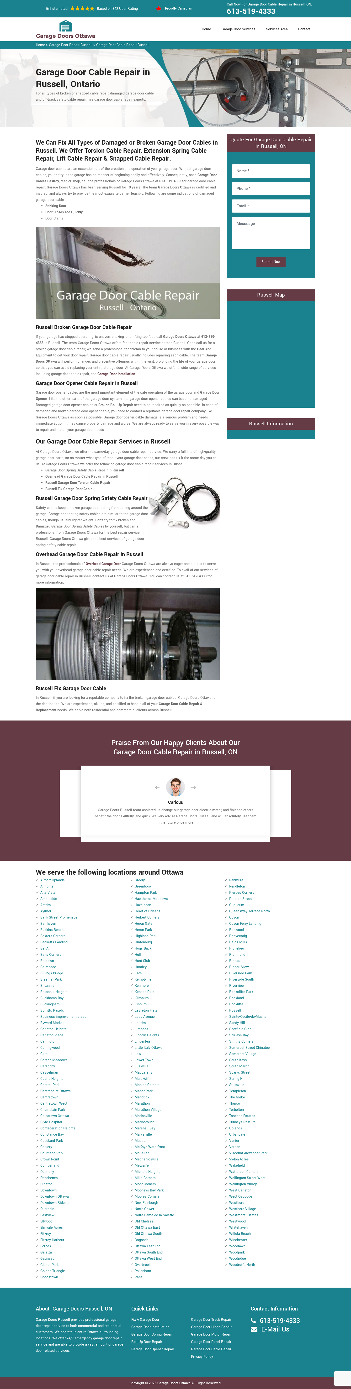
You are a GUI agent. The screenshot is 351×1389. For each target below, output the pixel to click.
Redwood (236, 929)
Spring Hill (237, 1078)
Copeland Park (51, 1140)
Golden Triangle (52, 1271)
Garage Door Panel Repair (211, 1341)
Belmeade (48, 967)
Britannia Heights (54, 991)
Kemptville (143, 979)
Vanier (234, 1140)
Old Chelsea (144, 1221)
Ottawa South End (149, 1252)
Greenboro (143, 886)
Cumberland (49, 1165)
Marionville (143, 1115)
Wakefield (237, 1165)
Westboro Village (242, 1208)
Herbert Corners (147, 917)
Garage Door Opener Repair (152, 1349)
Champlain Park (52, 1109)
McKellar (142, 1153)
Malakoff (142, 1078)
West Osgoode (240, 1196)
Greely (140, 880)
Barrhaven (48, 923)
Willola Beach (240, 1233)
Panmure (236, 880)
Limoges (141, 1029)
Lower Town (144, 1060)
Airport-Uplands (52, 880)
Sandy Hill (237, 1022)
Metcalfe (142, 1165)
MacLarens (143, 1072)
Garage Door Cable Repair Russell (122, 44)
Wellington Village (243, 1184)
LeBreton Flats (146, 1010)
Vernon (234, 1146)
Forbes (45, 1246)
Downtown (48, 1190)
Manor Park (144, 1091)
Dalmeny (47, 1171)
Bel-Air (45, 948)
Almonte (46, 886)
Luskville (142, 1066)
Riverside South (241, 979)
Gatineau (47, 1258)
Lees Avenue (145, 1016)
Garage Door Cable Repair (211, 1349)
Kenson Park (144, 991)
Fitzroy (45, 1233)
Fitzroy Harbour (52, 1240)
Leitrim (140, 1022)
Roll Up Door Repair (146, 1341)
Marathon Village (148, 1109)
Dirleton (46, 1184)
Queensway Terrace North (249, 911)
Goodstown (49, 1277)
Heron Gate (143, 923)
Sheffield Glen (240, 1029)
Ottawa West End (148, 1258)
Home (206, 29)
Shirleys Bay (239, 1035)
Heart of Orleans (147, 911)
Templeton (237, 1091)
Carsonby (47, 1066)
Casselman (49, 1072)
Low (138, 1053)
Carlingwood (50, 1047)
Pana (139, 1277)
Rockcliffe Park (241, 991)
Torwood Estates (242, 1115)
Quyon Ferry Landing (245, 923)
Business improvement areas (63, 1016)
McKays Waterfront (150, 1146)
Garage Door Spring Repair (152, 1334)
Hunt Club (142, 960)
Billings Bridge (51, 973)
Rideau (234, 960)
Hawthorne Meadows (151, 898)
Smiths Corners (241, 1041)
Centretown (49, 1097)
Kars (138, 973)
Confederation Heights (57, 1128)
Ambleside (48, 898)
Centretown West (53, 1103)
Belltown (47, 960)
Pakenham (143, 1271)
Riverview (237, 985)
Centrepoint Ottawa (55, 1091)
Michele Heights (147, 1171)
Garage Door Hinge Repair (211, 1327)
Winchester (238, 1240)
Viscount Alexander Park (248, 1153)
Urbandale (237, 1134)
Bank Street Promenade (58, 917)
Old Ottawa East (147, 1227)
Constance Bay (52, 1134)
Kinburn (141, 1004)
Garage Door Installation (150, 1327)
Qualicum (236, 905)
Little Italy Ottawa (149, 1047)
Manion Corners (147, 1084)
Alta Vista (48, 892)
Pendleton (237, 886)
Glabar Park (49, 1264)
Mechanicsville (147, 1159)
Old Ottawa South (148, 1233)
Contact (304, 29)
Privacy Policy (202, 1356)
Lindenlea (142, 1041)
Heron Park (143, 929)
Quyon (234, 917)
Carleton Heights (53, 1029)
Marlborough (144, 1122)
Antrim (45, 905)
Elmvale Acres (51, 1227)
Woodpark (237, 1252)
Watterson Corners (244, 1171)
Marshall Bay (145, 1128)
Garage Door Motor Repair (211, 1334)
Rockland (236, 998)
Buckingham (50, 1004)
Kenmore (142, 985)
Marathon (142, 1103)
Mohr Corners (145, 1184)
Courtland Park (51, 1153)
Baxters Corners (52, 936)
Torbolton (236, 1109)
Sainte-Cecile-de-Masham (249, 1016)
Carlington (48, 1041)
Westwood (237, 1221)
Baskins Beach (52, 929)
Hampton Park (146, 892)
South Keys (238, 1060)
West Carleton (240, 1190)
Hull (138, 954)
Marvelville (143, 1134)
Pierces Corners (241, 892)
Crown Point (49, 1159)
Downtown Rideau (54, 1202)
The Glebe (237, 1097)
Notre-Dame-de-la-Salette (154, 1215)
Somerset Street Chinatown (250, 1047)
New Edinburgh (146, 1202)
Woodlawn (237, 1246)
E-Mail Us (275, 1329)
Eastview (47, 1215)
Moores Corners (147, 1196)
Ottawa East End (147, 1246)
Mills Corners (145, 1177)
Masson (141, 1140)
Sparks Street (239, 1072)
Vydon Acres (239, 1159)
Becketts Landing (54, 942)
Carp (44, 1053)
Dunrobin (47, 1208)
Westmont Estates (243, 1215)
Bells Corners (50, 954)
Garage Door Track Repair (211, 1319)
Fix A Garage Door (145, 1319)
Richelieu (236, 948)
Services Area (277, 29)
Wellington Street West (247, 1177)
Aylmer (45, 911)
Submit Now (271, 261)
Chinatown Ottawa (54, 1115)
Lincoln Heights (147, 1035)
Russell (235, 1010)
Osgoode (142, 1240)
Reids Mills (238, 942)
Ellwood (46, 1221)
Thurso (234, 1103)
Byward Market (52, 1022)
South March (239, 1066)
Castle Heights (52, 1078)
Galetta (46, 1252)
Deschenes (49, 1177)
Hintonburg (143, 942)
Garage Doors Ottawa (174, 1383)
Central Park (49, 1084)
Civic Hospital (51, 1122)
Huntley (141, 967)
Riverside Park (240, 973)
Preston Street (240, 898)
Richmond (237, 954)
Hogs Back (143, 948)
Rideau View (239, 967)
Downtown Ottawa (54, 1196)
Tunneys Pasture (242, 1122)
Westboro (236, 1202)
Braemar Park (51, 979)
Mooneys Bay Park (149, 1190)
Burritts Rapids (52, 1010)
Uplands (235, 1128)
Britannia (47, 985)
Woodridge (237, 1258)
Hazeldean (143, 905)
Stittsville (236, 1084)
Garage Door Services (238, 29)
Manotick (142, 1097)
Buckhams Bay (52, 998)
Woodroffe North (242, 1264)
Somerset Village (242, 1053)
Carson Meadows (54, 1060)
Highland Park (145, 936)
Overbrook (142, 1264)
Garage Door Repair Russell (70, 44)
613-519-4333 (251, 11)
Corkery (46, 1146)
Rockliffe (236, 1004)
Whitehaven (238, 1227)
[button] (161, 788)
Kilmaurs (142, 998)
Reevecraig (238, 936)
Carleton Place (51, 1035)
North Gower (144, 1208)
